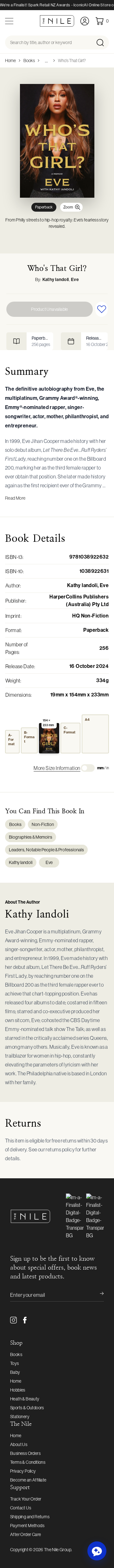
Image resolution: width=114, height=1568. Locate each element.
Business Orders (25, 1453)
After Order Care (25, 1534)
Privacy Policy (23, 1471)
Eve (75, 279)
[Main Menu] (9, 21)
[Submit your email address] (97, 1295)
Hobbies (17, 1389)
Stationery (19, 1416)
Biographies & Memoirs (30, 837)
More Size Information (57, 768)
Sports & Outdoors (27, 1407)
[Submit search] (102, 42)
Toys (14, 1363)
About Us (18, 1444)
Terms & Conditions (27, 1462)
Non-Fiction (43, 824)
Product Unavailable (49, 309)
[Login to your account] (84, 21)
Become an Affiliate (28, 1479)
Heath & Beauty (25, 1398)
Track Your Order (25, 1498)
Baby (15, 1372)
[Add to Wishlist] (101, 309)
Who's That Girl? (72, 60)
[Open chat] (96, 1550)
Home (10, 60)
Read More (15, 498)
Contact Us (20, 1507)
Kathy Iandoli (55, 279)
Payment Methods (27, 1525)
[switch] (88, 768)
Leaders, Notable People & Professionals (46, 849)
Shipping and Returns (29, 1516)
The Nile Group (57, 1549)
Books (29, 60)
